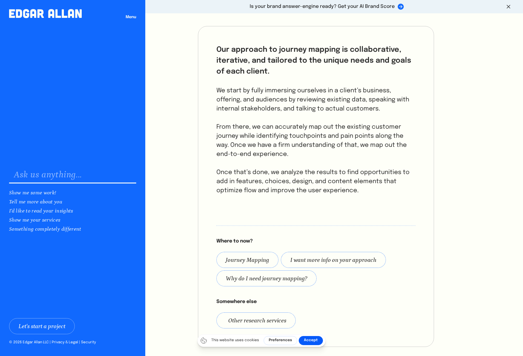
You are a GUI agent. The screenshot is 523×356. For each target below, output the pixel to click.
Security (88, 342)
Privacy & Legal (65, 342)
